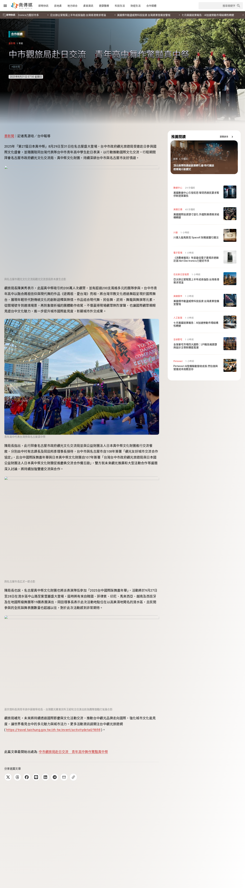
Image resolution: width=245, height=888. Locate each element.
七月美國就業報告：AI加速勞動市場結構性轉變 (88, 15)
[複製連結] (73, 777)
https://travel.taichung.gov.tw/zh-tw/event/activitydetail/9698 (53, 730)
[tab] (43, 5)
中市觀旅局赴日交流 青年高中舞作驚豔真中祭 (73, 752)
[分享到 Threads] (17, 777)
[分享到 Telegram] (54, 777)
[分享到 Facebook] (26, 777)
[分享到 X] (8, 777)
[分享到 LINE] (36, 777)
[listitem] (204, 192)
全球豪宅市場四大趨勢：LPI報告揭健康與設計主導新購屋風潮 (159, 15)
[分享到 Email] (64, 777)
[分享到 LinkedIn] (45, 777)
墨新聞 (9, 136)
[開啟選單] (5, 6)
